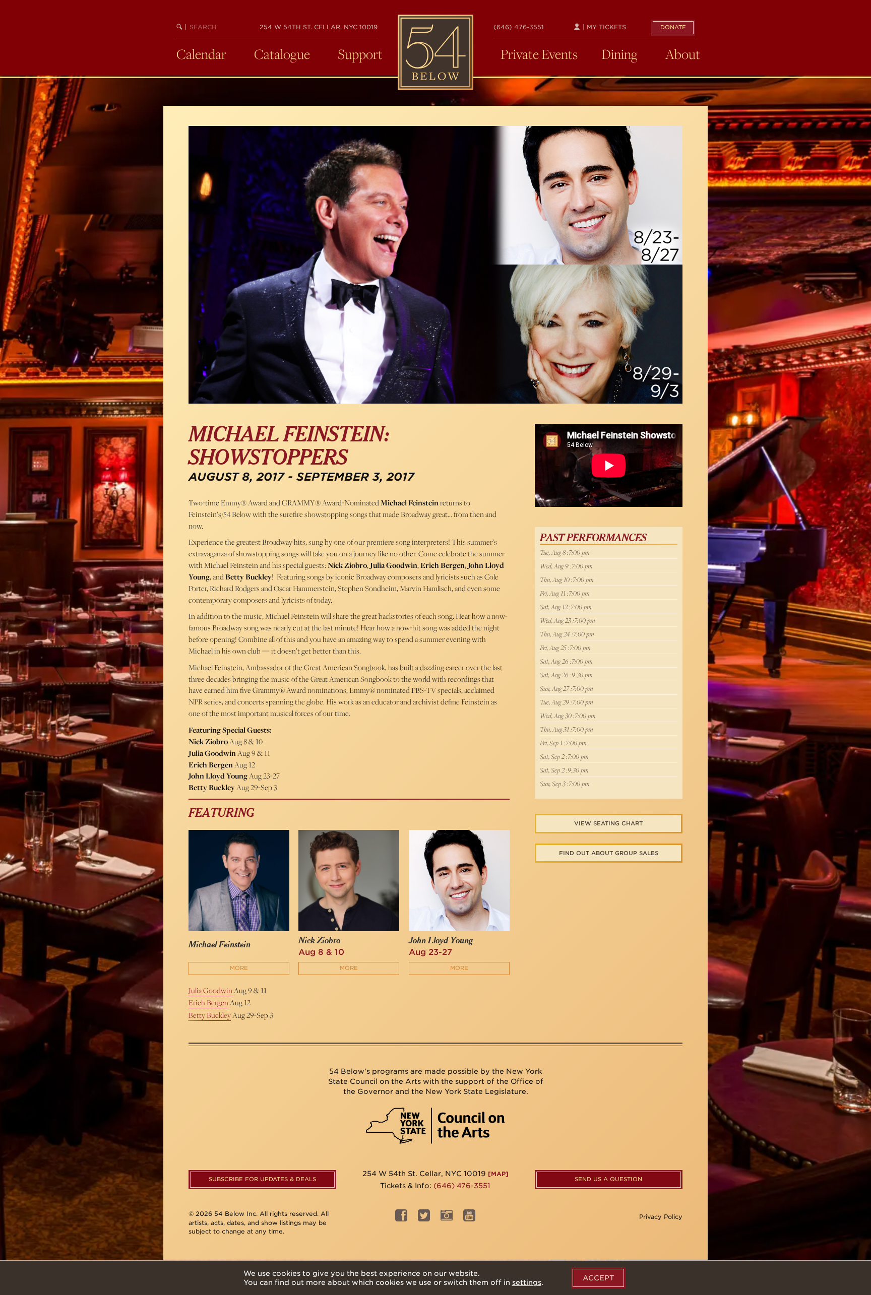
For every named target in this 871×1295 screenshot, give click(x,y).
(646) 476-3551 (518, 27)
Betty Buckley (210, 1015)
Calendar (201, 54)
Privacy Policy (660, 1216)
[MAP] (498, 1174)
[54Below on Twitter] (424, 1218)
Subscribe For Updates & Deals (262, 1179)
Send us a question (608, 1179)
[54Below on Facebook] (401, 1218)
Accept (598, 1278)
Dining (619, 54)
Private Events (539, 54)
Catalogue (282, 54)
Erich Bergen (208, 1002)
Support (360, 54)
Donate (673, 27)
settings (526, 1282)
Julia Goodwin (210, 990)
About (682, 54)
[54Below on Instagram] (447, 1218)
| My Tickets (603, 27)
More (239, 968)
